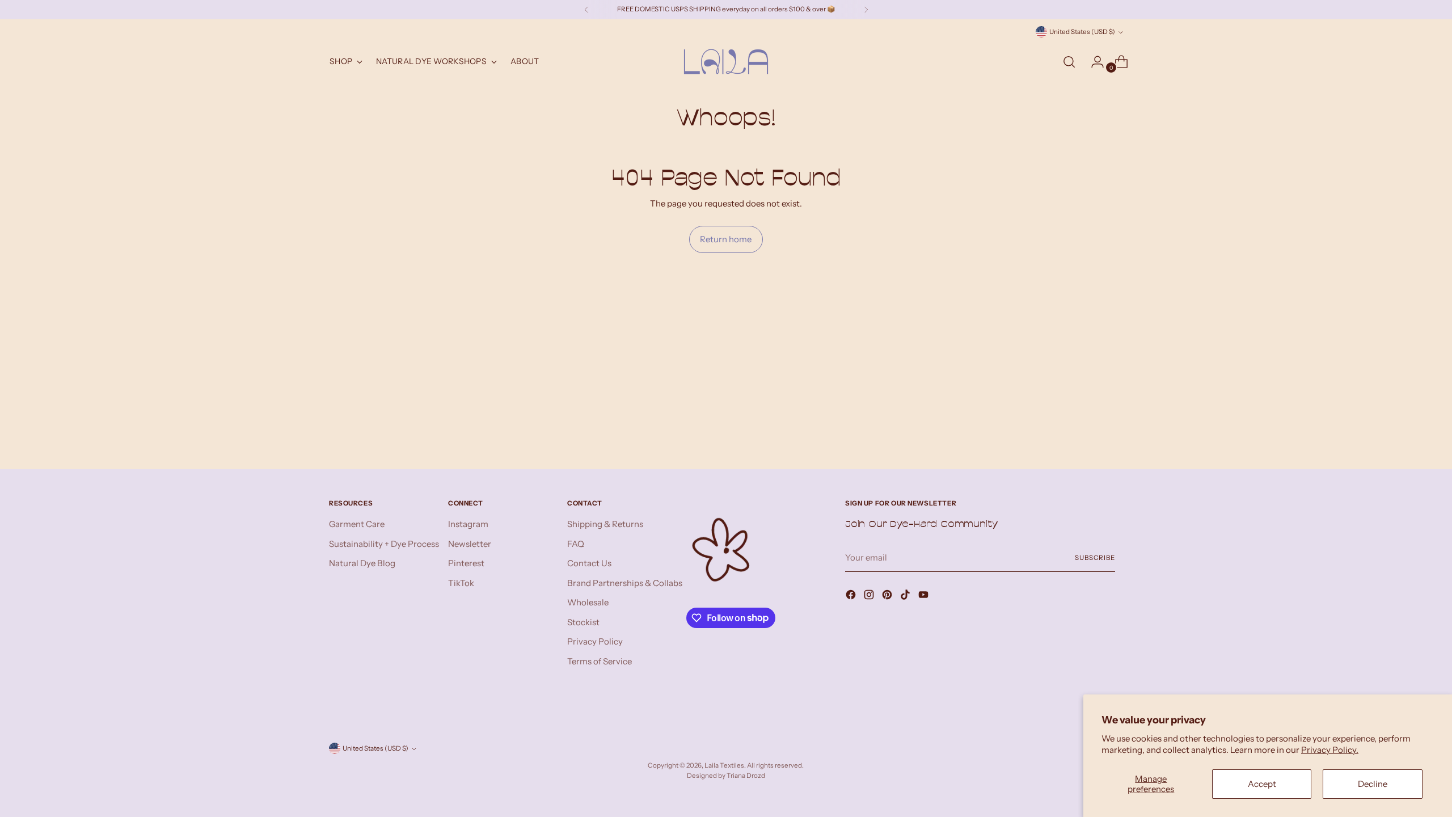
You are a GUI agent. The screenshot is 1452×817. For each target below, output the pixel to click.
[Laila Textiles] (726, 61)
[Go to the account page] (1093, 61)
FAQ (575, 543)
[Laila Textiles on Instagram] (870, 596)
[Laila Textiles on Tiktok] (906, 596)
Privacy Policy (595, 641)
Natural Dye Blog (362, 563)
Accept (1262, 783)
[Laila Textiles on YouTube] (924, 596)
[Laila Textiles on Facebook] (852, 596)
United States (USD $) (1082, 32)
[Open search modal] (1069, 61)
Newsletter (469, 543)
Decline (1372, 783)
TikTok (461, 583)
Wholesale (588, 602)
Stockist (583, 622)
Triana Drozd (746, 776)
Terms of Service (599, 661)
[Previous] (586, 9)
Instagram (468, 524)
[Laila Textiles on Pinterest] (888, 596)
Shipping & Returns (605, 524)
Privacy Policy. (1329, 749)
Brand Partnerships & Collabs (624, 583)
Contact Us (589, 563)
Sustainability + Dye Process (384, 543)
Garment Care (357, 524)
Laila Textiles (724, 765)
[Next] (866, 9)
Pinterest (466, 563)
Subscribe (1095, 558)
